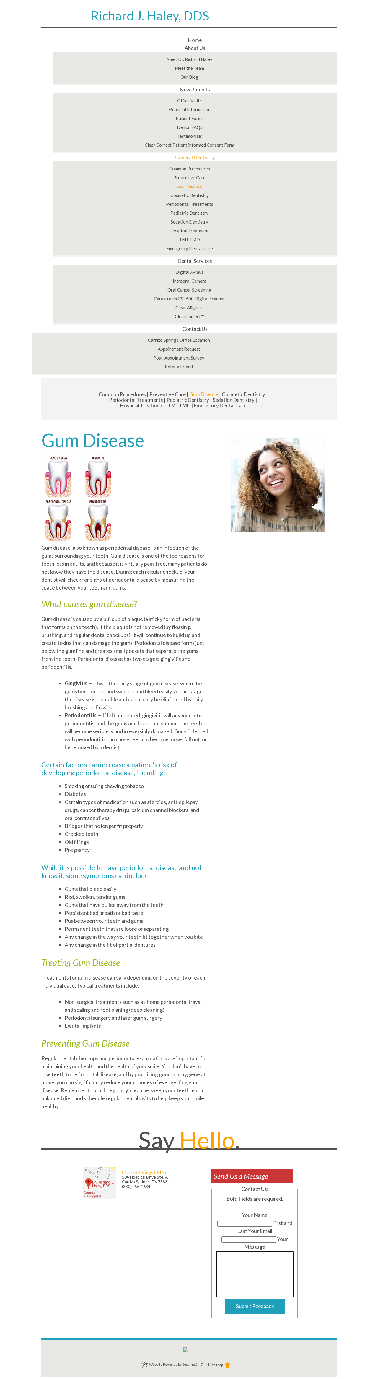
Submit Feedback (255, 1306)
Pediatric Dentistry (188, 400)
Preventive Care (167, 394)
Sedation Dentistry (234, 400)
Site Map (216, 1365)
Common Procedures (122, 394)
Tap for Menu (189, 32)
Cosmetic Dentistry (243, 394)
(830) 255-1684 (136, 1186)
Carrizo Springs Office (144, 1172)
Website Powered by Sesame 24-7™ (177, 1364)
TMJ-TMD (179, 405)
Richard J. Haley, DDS (150, 15)
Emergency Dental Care (220, 405)
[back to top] (227, 1365)
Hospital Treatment (142, 405)
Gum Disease (203, 394)
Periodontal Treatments (136, 400)
